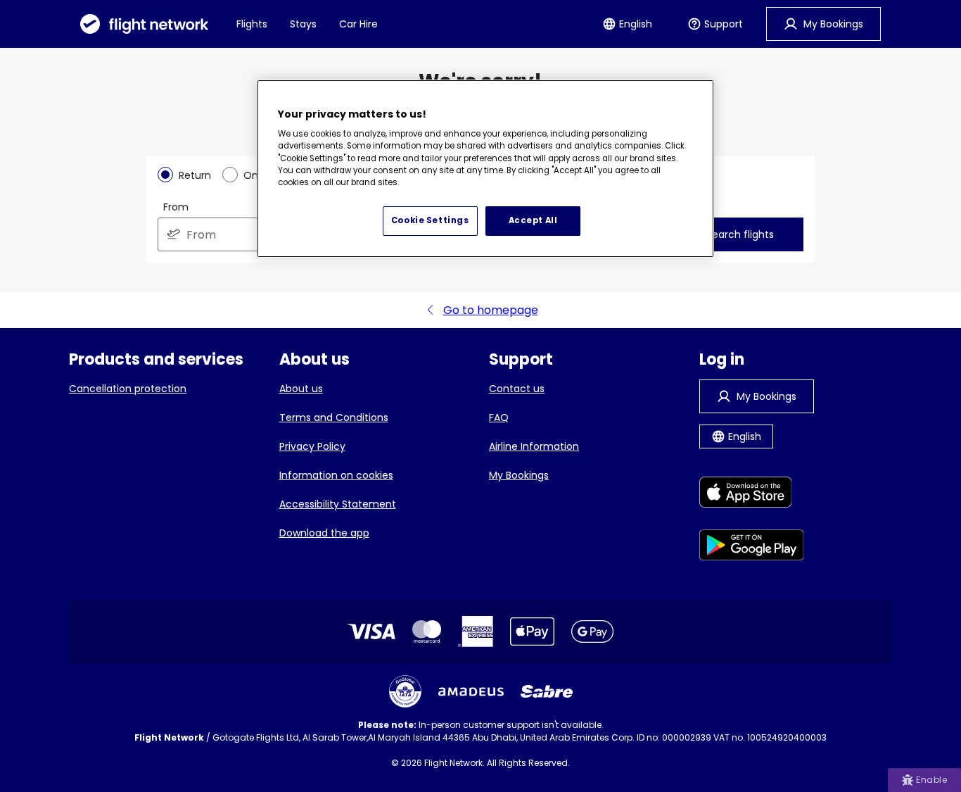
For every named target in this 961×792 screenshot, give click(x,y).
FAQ (499, 417)
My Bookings (519, 475)
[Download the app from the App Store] (751, 495)
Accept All (533, 220)
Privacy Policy (312, 446)
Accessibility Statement (337, 504)
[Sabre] (547, 691)
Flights (251, 24)
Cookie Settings (430, 220)
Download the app (324, 533)
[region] (485, 169)
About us (301, 389)
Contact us (517, 389)
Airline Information (534, 446)
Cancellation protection (127, 389)
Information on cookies (336, 475)
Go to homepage (490, 310)
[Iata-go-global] (405, 691)
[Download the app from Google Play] (751, 547)
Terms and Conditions (333, 417)
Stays (303, 24)
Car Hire (358, 24)
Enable (931, 780)
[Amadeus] (471, 691)
